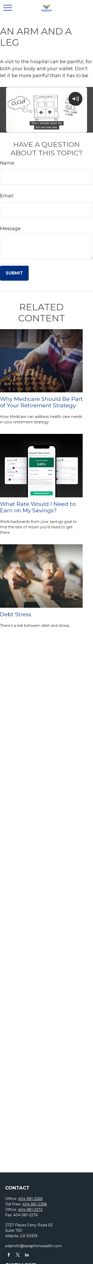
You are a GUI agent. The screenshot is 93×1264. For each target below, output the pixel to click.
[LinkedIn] (26, 1254)
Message (10, 228)
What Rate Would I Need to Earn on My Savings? (37, 507)
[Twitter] (17, 1254)
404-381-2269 (30, 1198)
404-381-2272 (30, 1209)
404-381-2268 (34, 1204)
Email (6, 196)
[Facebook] (8, 1254)
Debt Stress (15, 614)
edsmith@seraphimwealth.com (33, 1246)
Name (7, 163)
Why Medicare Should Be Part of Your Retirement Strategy (41, 402)
